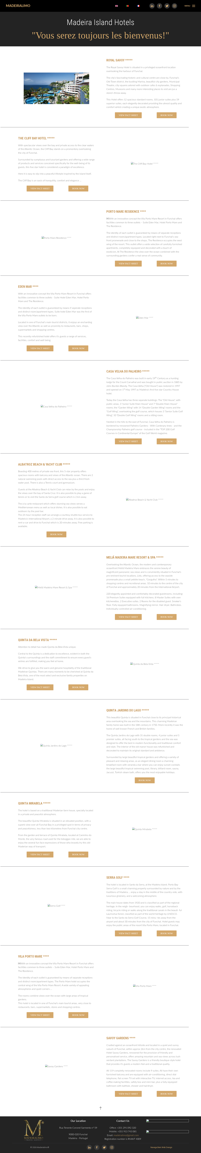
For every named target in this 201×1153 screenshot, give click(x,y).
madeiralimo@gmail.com (126, 1135)
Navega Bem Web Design (161, 1147)
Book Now (167, 115)
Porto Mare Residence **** (126, 211)
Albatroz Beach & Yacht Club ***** (44, 464)
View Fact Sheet (128, 115)
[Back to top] (100, 1108)
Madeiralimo (18, 6)
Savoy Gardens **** (120, 1038)
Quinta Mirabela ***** (34, 803)
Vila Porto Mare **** (33, 956)
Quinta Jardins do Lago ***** (127, 710)
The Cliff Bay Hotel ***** (36, 138)
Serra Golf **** (117, 877)
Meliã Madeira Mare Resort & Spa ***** (134, 557)
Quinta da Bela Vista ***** (37, 640)
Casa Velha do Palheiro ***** (127, 371)
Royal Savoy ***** (119, 60)
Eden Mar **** (28, 286)
